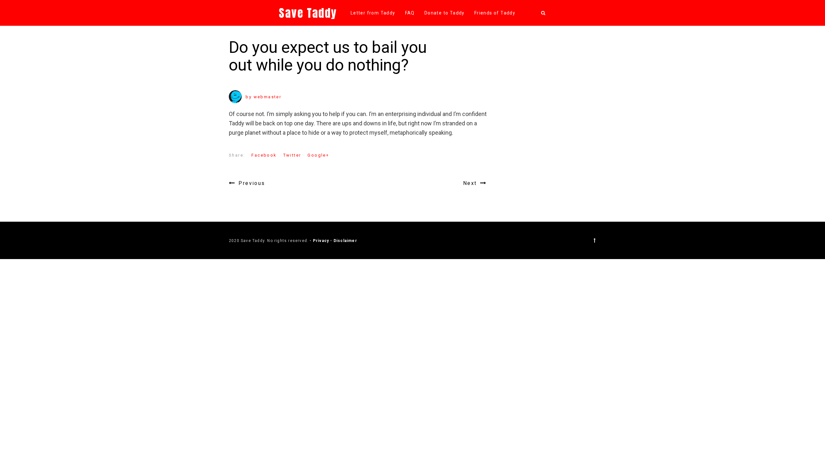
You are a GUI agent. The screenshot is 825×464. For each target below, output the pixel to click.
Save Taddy (308, 13)
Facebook (264, 155)
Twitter (292, 155)
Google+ (318, 155)
